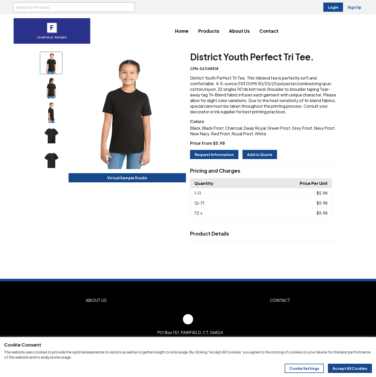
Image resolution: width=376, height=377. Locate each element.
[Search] (130, 7)
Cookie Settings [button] (304, 368)
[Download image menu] (179, 58)
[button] (263, 170)
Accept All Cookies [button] (350, 368)
